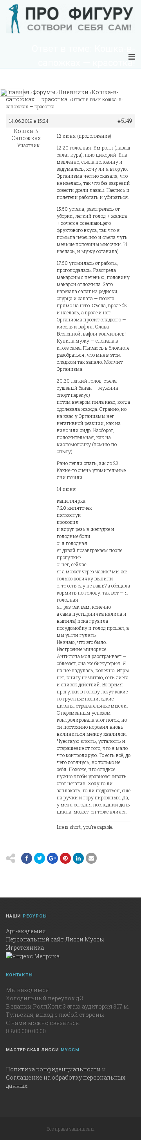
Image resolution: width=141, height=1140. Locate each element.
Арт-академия (26, 931)
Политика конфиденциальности (53, 1069)
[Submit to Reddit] (65, 858)
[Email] (78, 858)
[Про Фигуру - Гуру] (70, 18)
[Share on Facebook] (26, 858)
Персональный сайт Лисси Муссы (55, 939)
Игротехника (25, 947)
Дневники (74, 92)
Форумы (44, 92)
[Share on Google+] (52, 858)
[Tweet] (39, 858)
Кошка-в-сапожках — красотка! (62, 95)
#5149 (125, 120)
